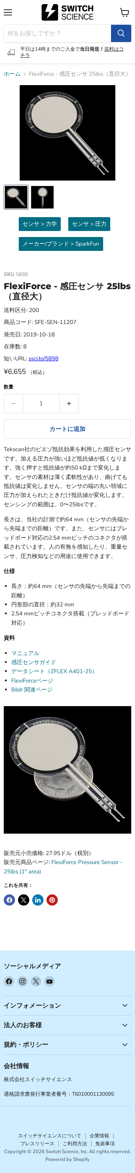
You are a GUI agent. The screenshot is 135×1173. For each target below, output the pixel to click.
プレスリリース (37, 1143)
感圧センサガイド (33, 662)
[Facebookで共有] (9, 900)
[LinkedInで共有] (38, 900)
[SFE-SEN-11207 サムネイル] (16, 197)
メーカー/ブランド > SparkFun (60, 244)
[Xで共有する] (23, 900)
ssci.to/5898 (43, 358)
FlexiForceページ (32, 680)
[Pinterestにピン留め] (52, 900)
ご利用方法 (75, 1143)
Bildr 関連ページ (31, 689)
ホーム (12, 74)
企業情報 (99, 1135)
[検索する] (121, 33)
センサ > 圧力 (89, 224)
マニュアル (25, 653)
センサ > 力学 (39, 224)
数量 (9, 387)
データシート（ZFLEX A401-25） (54, 671)
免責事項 (105, 1143)
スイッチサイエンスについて (49, 1135)
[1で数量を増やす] (69, 403)
